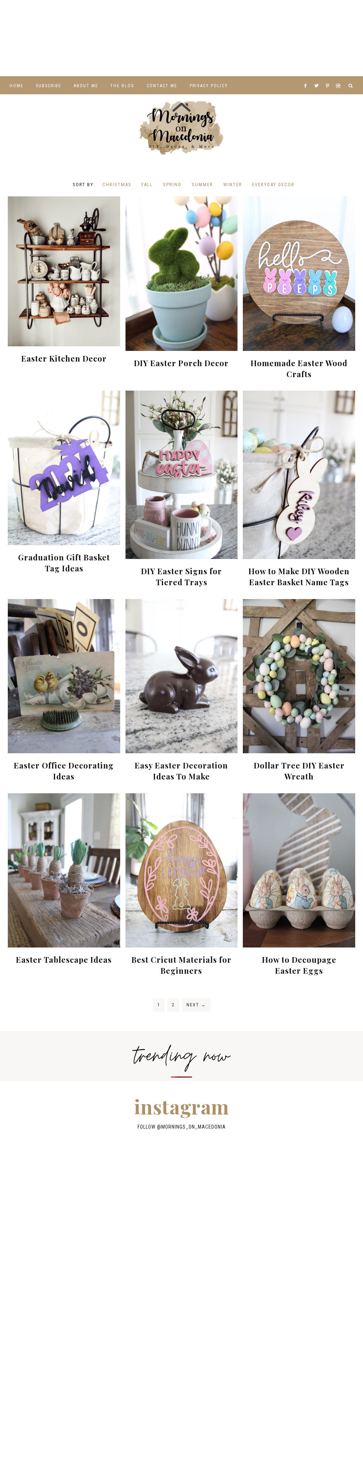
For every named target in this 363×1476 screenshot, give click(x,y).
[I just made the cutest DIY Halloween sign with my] (302, 38)
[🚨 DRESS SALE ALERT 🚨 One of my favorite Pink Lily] (20, 38)
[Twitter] (318, 76)
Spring (172, 184)
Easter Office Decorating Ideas (64, 771)
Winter (232, 184)
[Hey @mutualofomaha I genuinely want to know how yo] (101, 38)
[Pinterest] (329, 76)
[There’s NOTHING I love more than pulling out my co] (343, 15)
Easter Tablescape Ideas (64, 959)
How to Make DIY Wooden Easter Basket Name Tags (299, 576)
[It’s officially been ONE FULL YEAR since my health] (20, 15)
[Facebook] (307, 76)
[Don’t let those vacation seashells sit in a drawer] (60, 15)
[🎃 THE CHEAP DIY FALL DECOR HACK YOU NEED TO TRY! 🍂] (262, 38)
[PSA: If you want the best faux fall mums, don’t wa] (181, 38)
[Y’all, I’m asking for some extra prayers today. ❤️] (262, 15)
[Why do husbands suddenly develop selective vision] (343, 38)
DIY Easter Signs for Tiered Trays (181, 576)
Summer (202, 184)
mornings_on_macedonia (193, 1126)
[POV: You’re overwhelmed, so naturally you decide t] (20, 60)
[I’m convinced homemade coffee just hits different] (222, 38)
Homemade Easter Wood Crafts (299, 368)
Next (196, 1004)
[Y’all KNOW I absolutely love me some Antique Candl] (181, 15)
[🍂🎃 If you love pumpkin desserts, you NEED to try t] (141, 15)
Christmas (117, 184)
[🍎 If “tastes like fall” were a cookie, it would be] (302, 15)
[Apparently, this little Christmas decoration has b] (101, 15)
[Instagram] (339, 76)
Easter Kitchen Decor (64, 358)
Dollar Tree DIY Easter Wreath (299, 771)
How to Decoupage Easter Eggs (299, 965)
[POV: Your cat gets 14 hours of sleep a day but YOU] (141, 38)
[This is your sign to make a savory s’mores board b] (60, 38)
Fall (147, 184)
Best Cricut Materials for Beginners (181, 965)
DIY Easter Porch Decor (181, 363)
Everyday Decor (273, 184)
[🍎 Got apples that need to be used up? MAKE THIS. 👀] (222, 15)
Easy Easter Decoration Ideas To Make (181, 771)
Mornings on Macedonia (181, 128)
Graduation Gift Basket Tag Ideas (64, 563)
